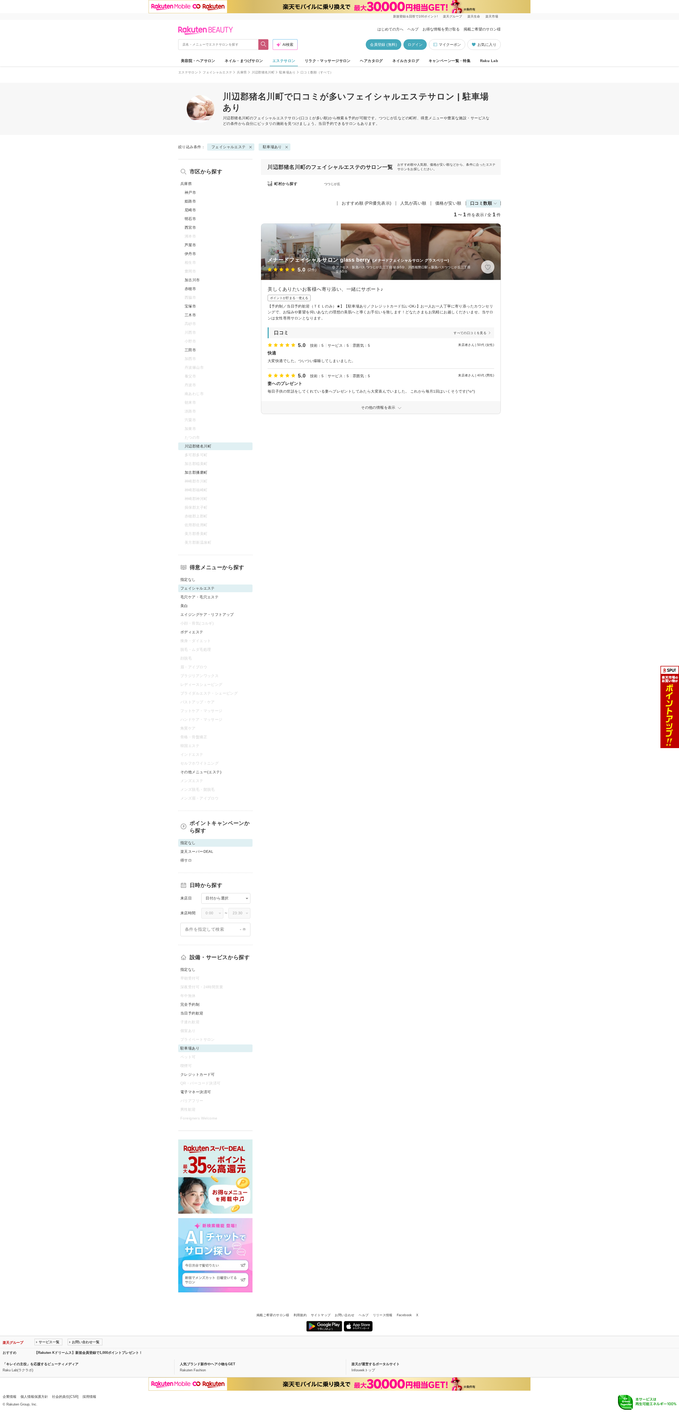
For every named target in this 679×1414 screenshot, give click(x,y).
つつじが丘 (332, 184)
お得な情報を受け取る (441, 29)
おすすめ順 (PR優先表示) (366, 203)
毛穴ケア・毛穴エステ (199, 597)
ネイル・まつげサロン (244, 61)
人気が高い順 (413, 203)
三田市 (190, 350)
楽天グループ (452, 16)
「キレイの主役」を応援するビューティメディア (41, 1364)
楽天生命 (473, 16)
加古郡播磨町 (196, 472)
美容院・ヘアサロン (198, 61)
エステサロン (283, 61)
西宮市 (190, 227)
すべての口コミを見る (470, 333)
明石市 (190, 219)
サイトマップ (320, 1315)
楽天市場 (491, 16)
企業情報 (9, 1397)
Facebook (404, 1315)
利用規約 (300, 1315)
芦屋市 (190, 245)
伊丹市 (190, 254)
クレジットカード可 (197, 1074)
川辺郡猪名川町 (263, 72)
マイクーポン (450, 44)
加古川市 (192, 280)
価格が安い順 (448, 203)
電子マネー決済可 (195, 1092)
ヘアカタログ (371, 61)
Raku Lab (489, 61)
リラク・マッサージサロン (328, 61)
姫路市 (190, 201)
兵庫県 (242, 72)
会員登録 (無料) (383, 44)
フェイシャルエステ (217, 72)
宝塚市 (190, 306)
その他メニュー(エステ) (200, 772)
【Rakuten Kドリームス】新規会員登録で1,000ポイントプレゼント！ (88, 1353)
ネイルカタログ (405, 61)
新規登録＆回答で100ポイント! (415, 16)
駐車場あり (287, 72)
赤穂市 (190, 289)
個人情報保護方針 (34, 1397)
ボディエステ (191, 632)
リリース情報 (383, 1315)
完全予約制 (189, 1004)
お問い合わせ (344, 1315)
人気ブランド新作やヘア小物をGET (207, 1364)
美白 (184, 606)
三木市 (190, 315)
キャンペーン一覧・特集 (450, 61)
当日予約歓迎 (191, 1013)
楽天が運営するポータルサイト (375, 1364)
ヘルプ (413, 29)
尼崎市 (190, 210)
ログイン (415, 44)
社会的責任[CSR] (65, 1397)
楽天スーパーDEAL (196, 851)
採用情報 (89, 1397)
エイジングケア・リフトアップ (207, 614)
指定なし (188, 579)
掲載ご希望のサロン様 (482, 29)
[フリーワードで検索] (263, 44)
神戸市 (190, 192)
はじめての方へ (390, 29)
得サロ (186, 860)
